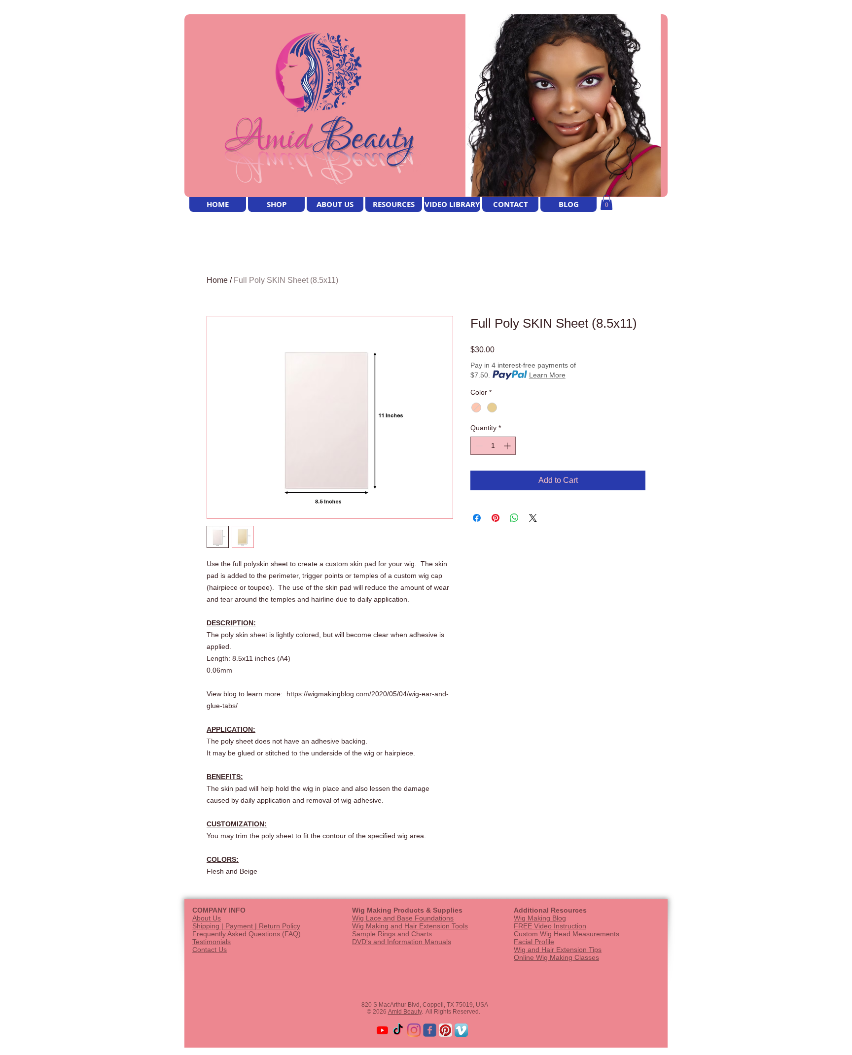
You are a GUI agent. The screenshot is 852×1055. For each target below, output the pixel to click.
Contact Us (209, 949)
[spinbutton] (493, 445)
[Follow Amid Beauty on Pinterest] (445, 1030)
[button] (606, 202)
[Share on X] (533, 518)
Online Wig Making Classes (556, 957)
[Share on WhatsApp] (514, 518)
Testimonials (211, 942)
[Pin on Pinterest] (495, 518)
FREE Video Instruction (550, 926)
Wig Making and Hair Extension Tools (410, 926)
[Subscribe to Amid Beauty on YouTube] (382, 1030)
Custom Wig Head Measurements (566, 934)
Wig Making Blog (540, 918)
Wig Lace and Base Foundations (403, 918)
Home (217, 280)
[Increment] (508, 445)
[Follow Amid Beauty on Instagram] (414, 1030)
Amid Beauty (405, 1011)
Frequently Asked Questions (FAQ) (246, 934)
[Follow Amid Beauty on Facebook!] (429, 1030)
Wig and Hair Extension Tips (558, 949)
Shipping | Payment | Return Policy (246, 926)
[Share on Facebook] (477, 518)
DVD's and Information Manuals (401, 942)
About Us (206, 918)
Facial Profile (534, 942)
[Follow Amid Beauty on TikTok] (398, 1030)
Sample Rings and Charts (392, 934)
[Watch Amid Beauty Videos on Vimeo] (461, 1030)
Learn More (547, 375)
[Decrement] (478, 445)
